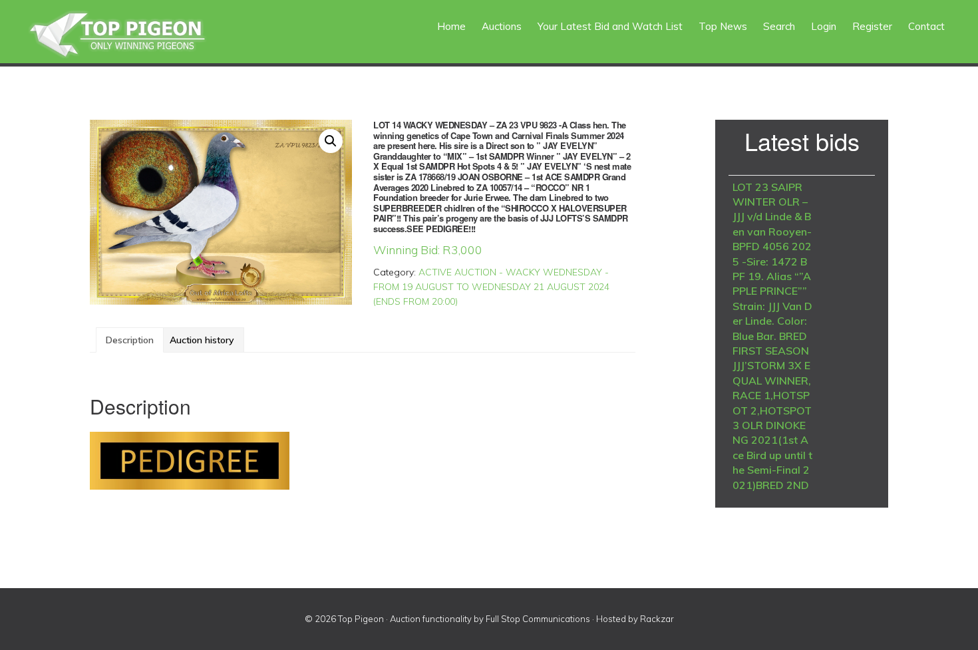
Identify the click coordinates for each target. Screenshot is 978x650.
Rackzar (657, 618)
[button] (331, 141)
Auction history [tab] (202, 340)
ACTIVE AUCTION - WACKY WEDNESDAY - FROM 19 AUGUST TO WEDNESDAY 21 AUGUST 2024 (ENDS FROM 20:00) (491, 286)
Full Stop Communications (538, 618)
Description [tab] (130, 340)
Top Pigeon (133, 35)
